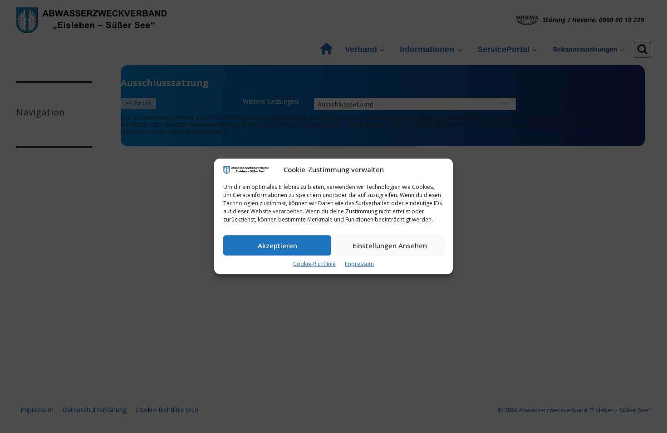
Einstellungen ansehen (390, 245)
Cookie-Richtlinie (314, 264)
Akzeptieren (277, 245)
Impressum (359, 264)
